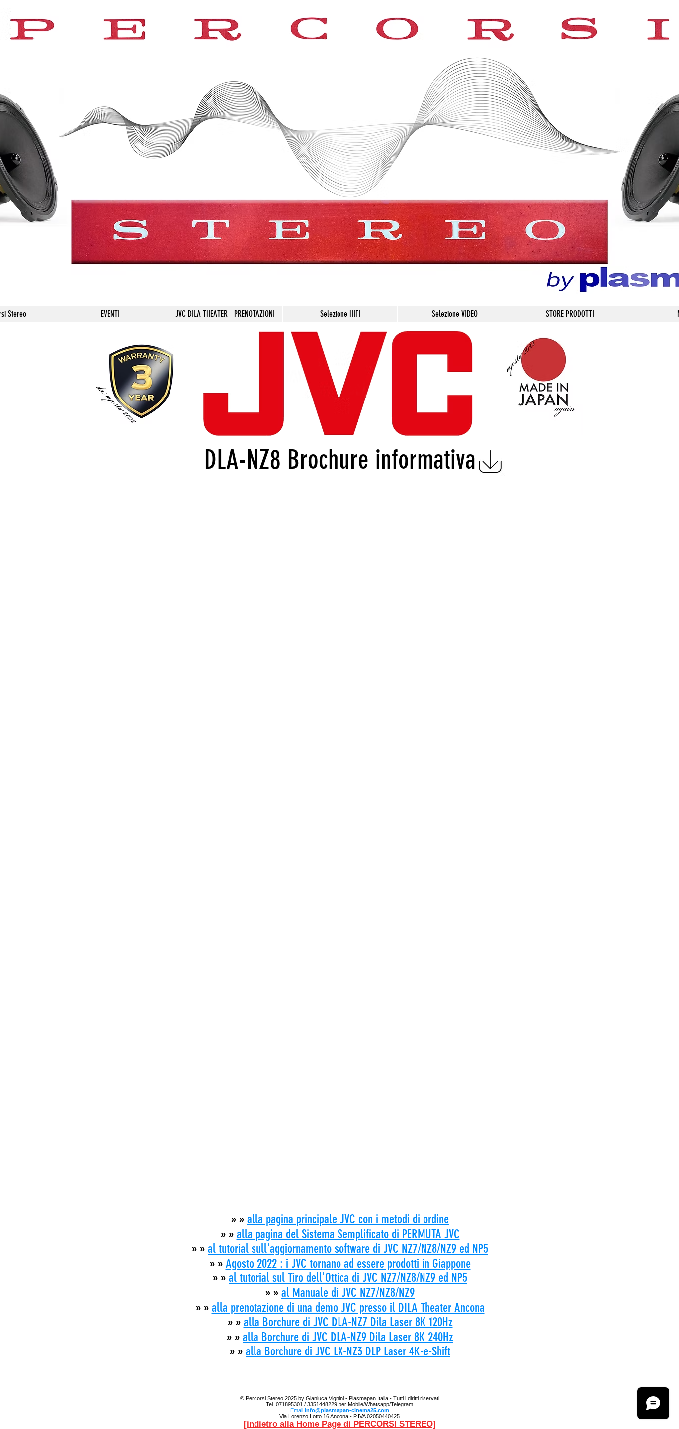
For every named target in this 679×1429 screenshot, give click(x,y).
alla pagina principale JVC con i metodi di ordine (348, 1219)
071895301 (289, 1404)
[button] (339, 314)
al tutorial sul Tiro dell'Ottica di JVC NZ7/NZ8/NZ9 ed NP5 (348, 1277)
